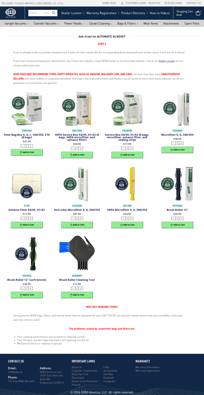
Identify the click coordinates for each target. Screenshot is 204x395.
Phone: (13, 377)
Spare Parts (191, 23)
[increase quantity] (30, 145)
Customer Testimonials (85, 370)
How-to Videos (160, 13)
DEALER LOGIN (173, 3)
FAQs (106, 367)
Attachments (171, 23)
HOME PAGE (109, 3)
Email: (12, 368)
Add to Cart (28, 152)
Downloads (78, 377)
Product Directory (133, 13)
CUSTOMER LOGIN (135, 3)
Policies (76, 384)
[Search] (53, 13)
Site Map (108, 374)
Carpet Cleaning (99, 23)
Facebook (108, 377)
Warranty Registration (101, 13)
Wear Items (150, 23)
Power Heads (72, 23)
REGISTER (154, 3)
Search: (33, 12)
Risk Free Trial (80, 374)
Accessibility (110, 370)
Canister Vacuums (45, 23)
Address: (45, 368)
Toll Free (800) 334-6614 (21, 381)
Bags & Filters (126, 23)
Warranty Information (147, 367)
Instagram (109, 381)
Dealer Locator (71, 13)
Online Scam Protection (85, 381)
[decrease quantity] (23, 145)
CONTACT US (193, 3)
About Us (77, 367)
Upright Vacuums (15, 23)
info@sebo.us (15, 372)
